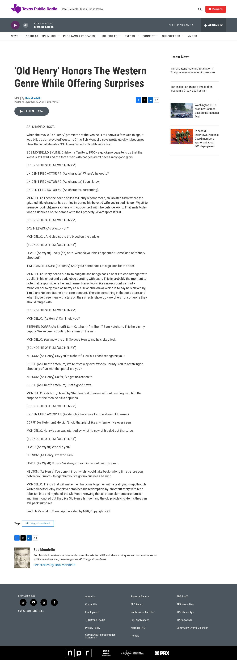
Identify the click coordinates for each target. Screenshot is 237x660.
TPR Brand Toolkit (95, 620)
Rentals (135, 635)
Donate (217, 9)
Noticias (32, 36)
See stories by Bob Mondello (54, 565)
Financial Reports (140, 596)
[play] (15, 25)
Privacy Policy (92, 628)
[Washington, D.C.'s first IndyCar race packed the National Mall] (182, 110)
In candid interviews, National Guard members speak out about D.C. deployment (207, 138)
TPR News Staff (185, 604)
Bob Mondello (33, 98)
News (14, 36)
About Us (90, 596)
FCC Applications (140, 620)
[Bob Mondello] (22, 558)
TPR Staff (182, 596)
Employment (92, 612)
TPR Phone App (185, 612)
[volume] (26, 25)
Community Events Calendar (192, 628)
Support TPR (171, 36)
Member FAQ (138, 628)
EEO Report (137, 604)
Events (130, 36)
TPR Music (49, 36)
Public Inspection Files (143, 612)
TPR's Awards (184, 620)
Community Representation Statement (100, 636)
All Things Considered (38, 523)
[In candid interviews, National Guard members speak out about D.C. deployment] (182, 136)
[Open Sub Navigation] (21, 36)
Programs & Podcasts (79, 36)
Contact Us (91, 604)
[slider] (31, 25)
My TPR (192, 36)
